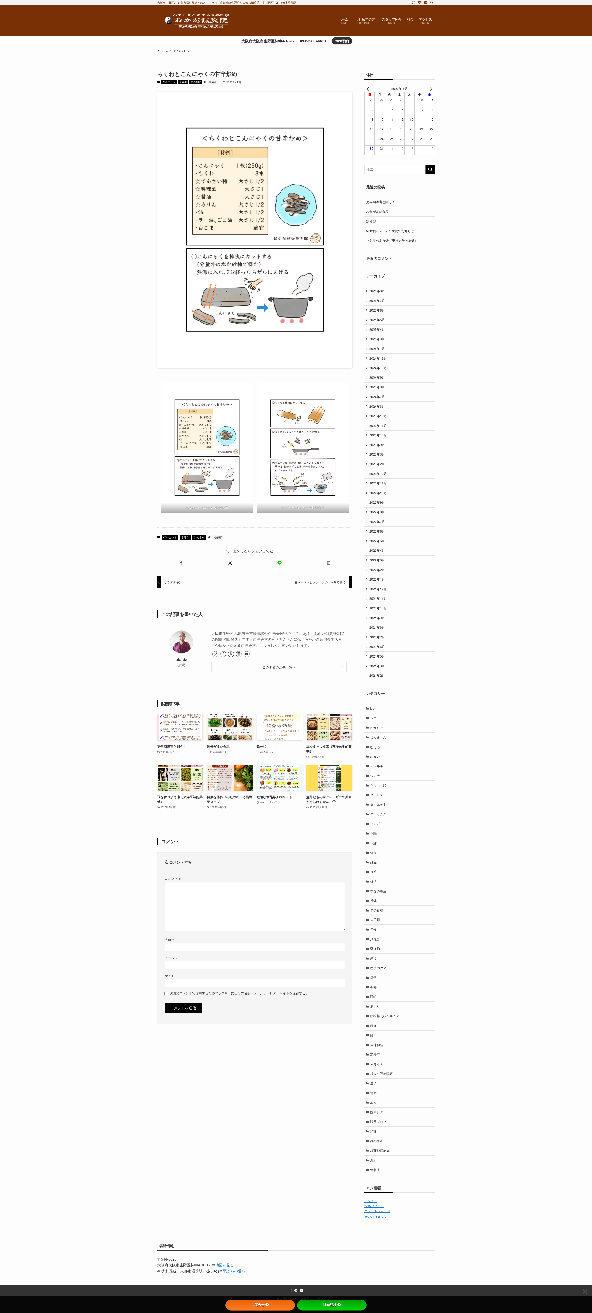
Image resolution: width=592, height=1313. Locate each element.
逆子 (373, 1083)
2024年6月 (377, 406)
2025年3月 (377, 339)
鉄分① (371, 221)
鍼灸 (373, 1102)
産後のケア (378, 967)
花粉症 (375, 1054)
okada (182, 659)
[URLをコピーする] (328, 563)
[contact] (426, 2)
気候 (373, 929)
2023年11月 (378, 425)
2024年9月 (377, 377)
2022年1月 (377, 579)
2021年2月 (377, 675)
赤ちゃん (376, 1064)
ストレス (376, 795)
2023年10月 (378, 435)
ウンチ (375, 775)
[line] (420, 2)
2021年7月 (377, 637)
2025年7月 (377, 300)
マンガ (375, 823)
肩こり (375, 1006)
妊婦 (373, 871)
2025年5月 (377, 319)
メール (171, 957)
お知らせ (376, 727)
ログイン (370, 1200)
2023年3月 (377, 454)
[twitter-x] (231, 654)
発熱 (373, 987)
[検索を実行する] (430, 169)
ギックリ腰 (378, 785)
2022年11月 (378, 483)
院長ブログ (378, 1121)
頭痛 (373, 1131)
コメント (172, 878)
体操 (373, 852)
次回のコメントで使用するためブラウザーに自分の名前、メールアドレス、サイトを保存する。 (239, 993)
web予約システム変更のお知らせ (390, 230)
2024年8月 (377, 387)
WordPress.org (375, 1216)
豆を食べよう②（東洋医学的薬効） (392, 240)
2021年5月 (377, 656)
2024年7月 (377, 396)
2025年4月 (377, 329)
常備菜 (212, 82)
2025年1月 (377, 348)
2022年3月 (377, 560)
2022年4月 (377, 550)
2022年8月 (377, 512)
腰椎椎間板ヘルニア (384, 1015)
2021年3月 (377, 666)
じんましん (378, 737)
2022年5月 (377, 541)
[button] (181, 563)
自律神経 (376, 1044)
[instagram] (414, 2)
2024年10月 (378, 367)
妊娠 (373, 862)
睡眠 (373, 996)
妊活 (373, 881)
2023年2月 (377, 464)
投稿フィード (374, 1205)
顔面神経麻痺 (380, 1150)
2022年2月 (377, 569)
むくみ (375, 746)
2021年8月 (377, 627)
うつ (373, 718)
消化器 (375, 939)
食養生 (183, 82)
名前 (169, 939)
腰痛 (373, 1025)
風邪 (373, 1160)
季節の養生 (378, 891)
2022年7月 (377, 521)
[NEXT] (430, 88)
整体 (373, 900)
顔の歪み (376, 1141)
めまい (375, 756)
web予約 (342, 40)
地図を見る (224, 1264)
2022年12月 (378, 473)
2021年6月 (377, 646)
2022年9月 (377, 502)
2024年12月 (378, 358)
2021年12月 (378, 589)
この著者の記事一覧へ (279, 666)
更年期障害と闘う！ (380, 201)
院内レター (378, 1112)
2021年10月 (378, 608)
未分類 (375, 919)
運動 (373, 1092)
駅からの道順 (234, 1270)
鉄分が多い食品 (377, 211)
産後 (373, 958)
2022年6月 (377, 531)
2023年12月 (378, 415)
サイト (169, 975)
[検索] (432, 2)
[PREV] (368, 88)
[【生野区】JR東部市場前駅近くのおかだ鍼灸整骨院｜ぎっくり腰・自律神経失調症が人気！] (197, 20)
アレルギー (378, 766)
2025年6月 (377, 310)
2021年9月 (377, 617)
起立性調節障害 (381, 1073)
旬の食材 (196, 82)
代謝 (373, 843)
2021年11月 (378, 598)
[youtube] (247, 654)
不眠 (373, 833)
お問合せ (258, 1305)
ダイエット (169, 82)
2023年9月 (377, 444)
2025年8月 (377, 290)
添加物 (375, 948)
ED (372, 708)
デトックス (378, 814)
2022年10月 (378, 492)
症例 (373, 977)
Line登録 (329, 1305)
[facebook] (223, 654)
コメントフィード (377, 1211)
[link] (215, 654)
